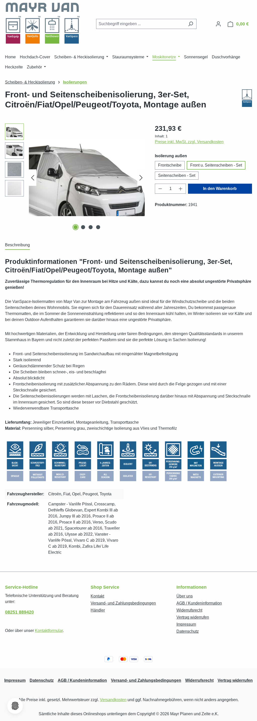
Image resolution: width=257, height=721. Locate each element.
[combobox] (140, 24)
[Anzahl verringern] (160, 189)
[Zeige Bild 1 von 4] (76, 227)
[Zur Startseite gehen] (42, 23)
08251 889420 (19, 612)
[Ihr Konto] (218, 24)
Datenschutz (187, 631)
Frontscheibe (169, 165)
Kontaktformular (49, 630)
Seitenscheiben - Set (176, 175)
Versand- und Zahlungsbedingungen (123, 603)
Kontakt (97, 596)
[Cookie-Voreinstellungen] (15, 705)
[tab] (17, 245)
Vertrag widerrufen (192, 617)
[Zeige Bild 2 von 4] (83, 227)
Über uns (184, 596)
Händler (98, 610)
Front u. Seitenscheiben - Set (216, 165)
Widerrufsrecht (189, 610)
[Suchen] (191, 24)
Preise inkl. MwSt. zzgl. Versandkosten (189, 142)
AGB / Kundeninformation (199, 603)
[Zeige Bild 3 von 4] (91, 227)
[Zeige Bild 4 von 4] (98, 227)
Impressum (186, 624)
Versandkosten (113, 700)
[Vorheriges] (32, 177)
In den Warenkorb (220, 188)
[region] (75, 178)
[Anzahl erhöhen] (180, 189)
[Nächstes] (141, 177)
